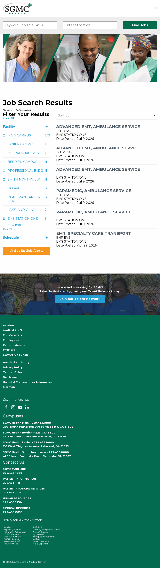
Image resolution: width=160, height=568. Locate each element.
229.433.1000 (12, 472)
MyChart (9, 349)
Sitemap (9, 386)
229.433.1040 (12, 492)
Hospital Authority (16, 362)
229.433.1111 (11, 482)
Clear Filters (9, 229)
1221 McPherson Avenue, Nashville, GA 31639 (34, 436)
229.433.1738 (12, 502)
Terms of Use (12, 372)
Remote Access (14, 345)
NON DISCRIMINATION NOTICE (22, 520)
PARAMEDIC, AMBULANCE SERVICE (93, 190)
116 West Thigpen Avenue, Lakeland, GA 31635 (36, 446)
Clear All (8, 118)
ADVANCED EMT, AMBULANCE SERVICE (98, 126)
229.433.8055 (12, 512)
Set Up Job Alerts (28, 251)
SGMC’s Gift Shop (15, 354)
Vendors (9, 325)
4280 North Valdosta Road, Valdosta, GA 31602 (37, 456)
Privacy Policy (13, 367)
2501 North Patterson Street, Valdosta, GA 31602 (38, 426)
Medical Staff (12, 330)
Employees (11, 340)
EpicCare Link (12, 335)
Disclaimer (10, 377)
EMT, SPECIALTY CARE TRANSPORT (93, 233)
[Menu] (155, 8)
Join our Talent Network (80, 299)
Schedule (11, 237)
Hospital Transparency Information (28, 382)
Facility (9, 126)
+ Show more (13, 225)
